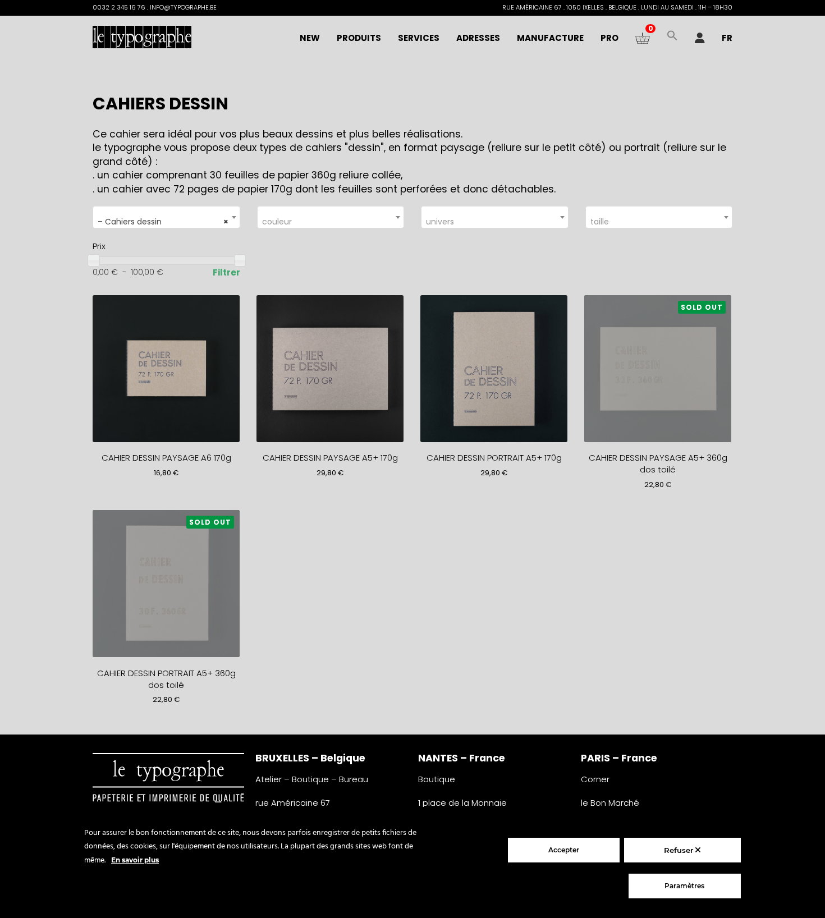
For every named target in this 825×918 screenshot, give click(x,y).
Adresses (478, 38)
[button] (672, 38)
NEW (310, 38)
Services (418, 38)
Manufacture (550, 38)
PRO (609, 38)
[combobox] (166, 217)
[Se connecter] (700, 38)
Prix (99, 246)
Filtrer (226, 272)
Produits (359, 38)
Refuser (679, 850)
